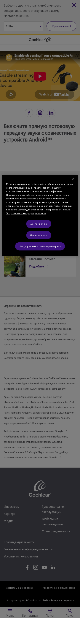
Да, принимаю (39, 223)
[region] (40, 215)
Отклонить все (38, 235)
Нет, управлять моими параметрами (40, 246)
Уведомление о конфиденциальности (26, 213)
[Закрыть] (73, 179)
